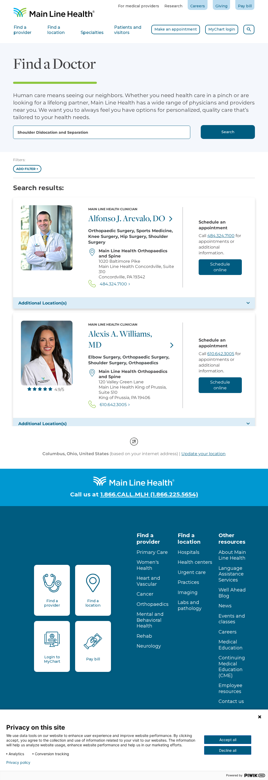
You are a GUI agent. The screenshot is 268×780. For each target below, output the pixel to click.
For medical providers (138, 6)
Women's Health (148, 565)
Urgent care (192, 572)
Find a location (189, 538)
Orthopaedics (153, 604)
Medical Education (231, 645)
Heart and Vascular (148, 581)
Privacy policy (18, 762)
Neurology (149, 646)
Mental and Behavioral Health (150, 620)
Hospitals (188, 552)
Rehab (144, 636)
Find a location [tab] (56, 30)
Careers (197, 6)
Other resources (232, 538)
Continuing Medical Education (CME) (232, 666)
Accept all (227, 739)
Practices (188, 582)
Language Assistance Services (231, 574)
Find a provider (148, 538)
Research (173, 6)
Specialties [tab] (92, 32)
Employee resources (230, 688)
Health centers (195, 562)
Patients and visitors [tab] (127, 30)
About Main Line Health (232, 555)
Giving (221, 6)
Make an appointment (175, 29)
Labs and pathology (190, 605)
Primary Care (152, 552)
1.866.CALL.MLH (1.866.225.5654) (149, 494)
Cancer (145, 594)
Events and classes (232, 619)
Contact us (231, 701)
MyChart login (221, 29)
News (225, 606)
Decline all (227, 750)
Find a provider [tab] (22, 30)
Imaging (188, 592)
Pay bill (245, 6)
